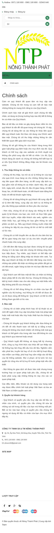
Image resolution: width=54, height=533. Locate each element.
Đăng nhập (9, 12)
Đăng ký (21, 12)
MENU (5, 75)
